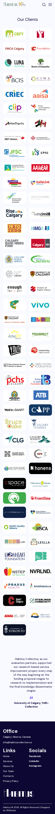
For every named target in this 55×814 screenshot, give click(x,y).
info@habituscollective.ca (17, 742)
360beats (11, 810)
